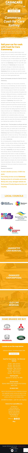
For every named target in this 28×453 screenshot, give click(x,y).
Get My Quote (14, 353)
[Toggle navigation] (24, 7)
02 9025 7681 (14, 11)
